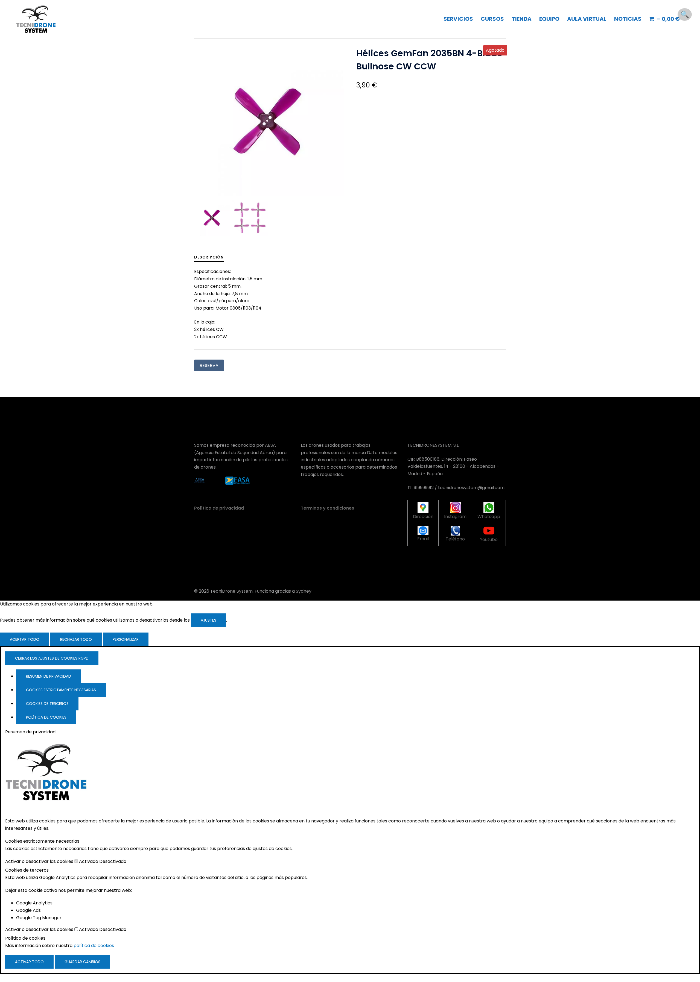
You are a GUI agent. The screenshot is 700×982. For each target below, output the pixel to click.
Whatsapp (488, 516)
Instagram (455, 516)
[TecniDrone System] (36, 19)
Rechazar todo (76, 639)
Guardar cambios (82, 962)
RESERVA (209, 365)
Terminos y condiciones (327, 508)
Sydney (303, 591)
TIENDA (522, 19)
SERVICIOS (458, 19)
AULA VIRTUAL (586, 19)
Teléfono (455, 539)
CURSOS (492, 19)
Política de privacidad (219, 508)
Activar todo (29, 962)
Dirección (423, 516)
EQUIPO (549, 19)
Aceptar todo (24, 639)
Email (423, 539)
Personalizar (126, 639)
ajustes (208, 620)
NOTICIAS (627, 19)
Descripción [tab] (209, 257)
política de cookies (94, 945)
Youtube (489, 539)
